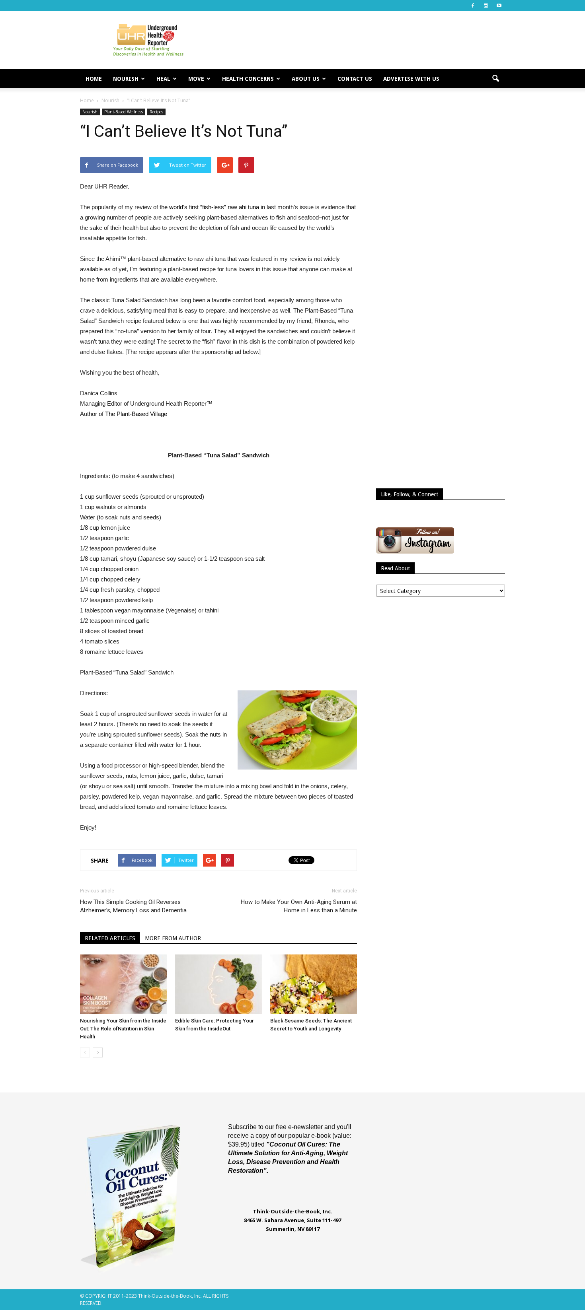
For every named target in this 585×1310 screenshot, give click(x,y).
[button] (495, 78)
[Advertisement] (360, 40)
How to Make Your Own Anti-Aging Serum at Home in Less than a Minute (299, 906)
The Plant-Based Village (136, 413)
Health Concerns (248, 79)
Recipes (156, 112)
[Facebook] (473, 5)
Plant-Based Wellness (123, 112)
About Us (306, 79)
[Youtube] (499, 5)
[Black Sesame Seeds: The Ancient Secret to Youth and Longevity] (313, 984)
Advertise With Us (411, 79)
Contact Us (354, 79)
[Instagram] (486, 5)
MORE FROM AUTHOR (173, 938)
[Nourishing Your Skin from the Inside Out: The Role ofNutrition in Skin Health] (123, 984)
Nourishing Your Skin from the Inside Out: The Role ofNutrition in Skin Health (123, 1029)
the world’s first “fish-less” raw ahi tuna (209, 207)
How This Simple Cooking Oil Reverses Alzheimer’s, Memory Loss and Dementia (133, 906)
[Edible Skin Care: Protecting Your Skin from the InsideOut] (218, 984)
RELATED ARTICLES (110, 938)
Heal (163, 79)
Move (196, 79)
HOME (94, 79)
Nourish (125, 79)
